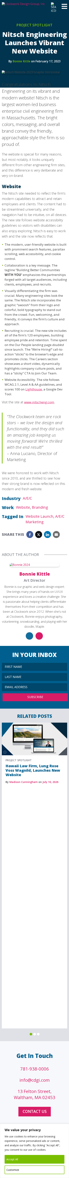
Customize (12, 1170)
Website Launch (39, 516)
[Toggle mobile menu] (64, 7)
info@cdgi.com (35, 1080)
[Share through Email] (56, 534)
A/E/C (27, 498)
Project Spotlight (34, 25)
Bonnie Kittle (22, 61)
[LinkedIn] (29, 636)
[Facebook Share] (29, 534)
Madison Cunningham (23, 782)
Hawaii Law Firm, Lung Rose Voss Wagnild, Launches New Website (33, 770)
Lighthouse (33, 389)
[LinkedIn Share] (47, 534)
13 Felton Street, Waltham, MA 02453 (34, 1094)
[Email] (39, 636)
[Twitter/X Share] (38, 534)
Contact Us (35, 1111)
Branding (40, 507)
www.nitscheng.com (39, 402)
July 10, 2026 (50, 782)
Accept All (12, 1159)
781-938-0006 (34, 1069)
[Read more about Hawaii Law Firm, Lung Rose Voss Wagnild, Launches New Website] (34, 724)
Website (23, 507)
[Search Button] (53, 8)
